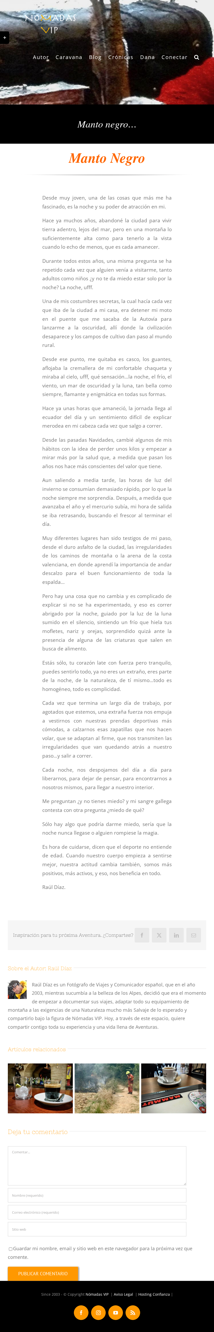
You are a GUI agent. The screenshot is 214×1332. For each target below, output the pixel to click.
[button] (197, 57)
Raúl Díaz (60, 968)
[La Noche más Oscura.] (173, 1088)
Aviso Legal (123, 1294)
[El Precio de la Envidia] (107, 1088)
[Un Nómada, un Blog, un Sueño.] (40, 1088)
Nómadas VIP (97, 1294)
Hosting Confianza (154, 1294)
